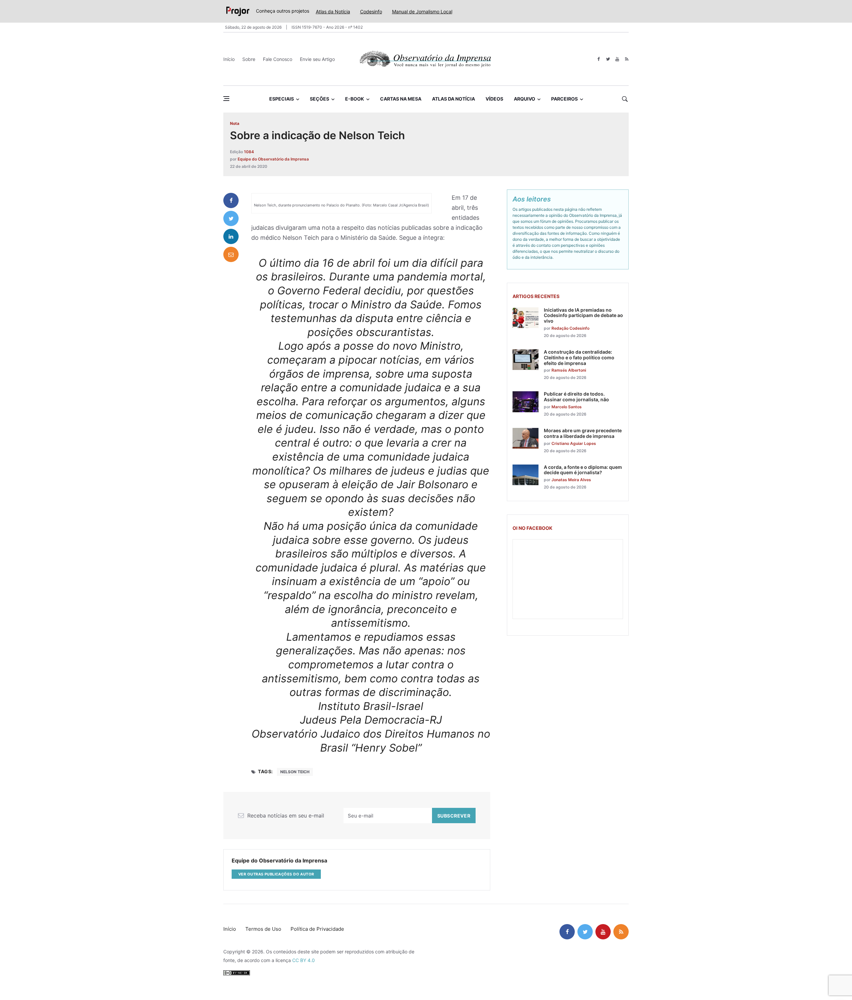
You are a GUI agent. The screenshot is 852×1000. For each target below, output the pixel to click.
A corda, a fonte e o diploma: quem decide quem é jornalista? (583, 470)
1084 (249, 151)
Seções (319, 99)
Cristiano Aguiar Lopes (573, 443)
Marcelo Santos (566, 406)
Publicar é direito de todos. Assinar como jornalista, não (576, 396)
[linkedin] (231, 236)
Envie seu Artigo (317, 59)
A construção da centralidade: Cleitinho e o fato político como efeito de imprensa (579, 357)
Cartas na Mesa (400, 99)
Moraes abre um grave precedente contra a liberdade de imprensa (583, 433)
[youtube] (617, 59)
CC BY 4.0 (303, 960)
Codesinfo (371, 11)
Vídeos (494, 99)
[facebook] (598, 59)
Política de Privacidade (317, 929)
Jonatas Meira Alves (571, 479)
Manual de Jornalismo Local (422, 11)
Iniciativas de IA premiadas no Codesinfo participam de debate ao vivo (583, 315)
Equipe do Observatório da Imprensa (273, 159)
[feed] (626, 59)
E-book (354, 99)
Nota (234, 123)
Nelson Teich (295, 771)
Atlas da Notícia (333, 11)
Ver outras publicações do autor (276, 874)
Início (229, 59)
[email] (231, 254)
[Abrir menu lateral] (226, 98)
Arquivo (524, 99)
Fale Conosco (277, 59)
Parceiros (564, 99)
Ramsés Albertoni (568, 370)
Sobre (248, 59)
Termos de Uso (263, 929)
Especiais (281, 99)
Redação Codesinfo (570, 328)
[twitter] (608, 59)
